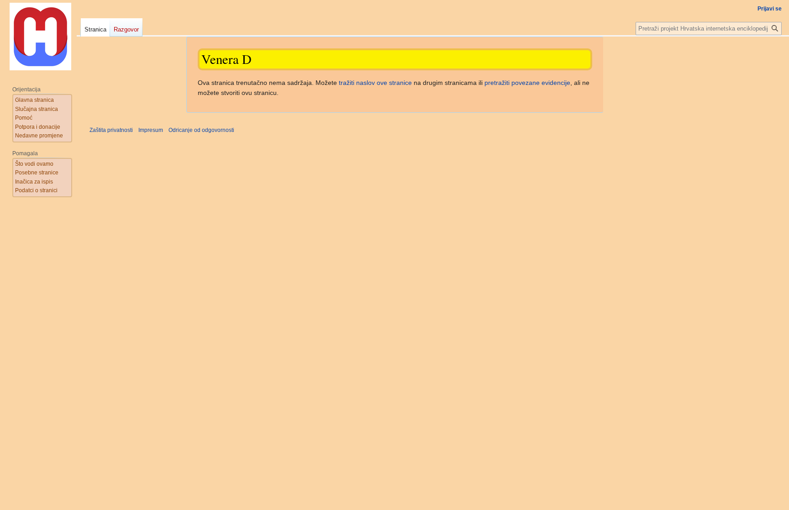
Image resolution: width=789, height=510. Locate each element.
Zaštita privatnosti (111, 130)
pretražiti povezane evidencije (527, 82)
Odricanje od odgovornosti (201, 130)
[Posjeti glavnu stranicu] (40, 36)
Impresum (150, 130)
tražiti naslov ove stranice (375, 82)
